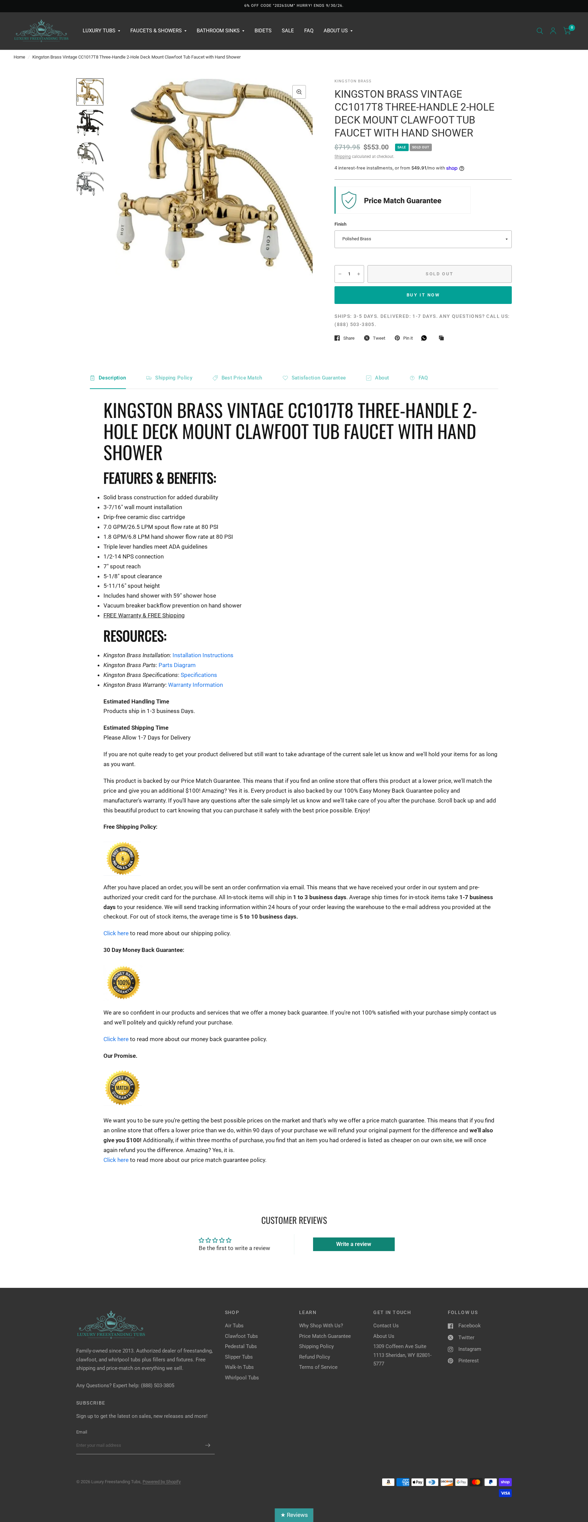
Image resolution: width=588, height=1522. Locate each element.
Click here (116, 933)
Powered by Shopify (162, 1481)
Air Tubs (234, 1326)
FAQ (308, 31)
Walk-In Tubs (239, 1367)
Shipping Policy (173, 378)
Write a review (353, 1244)
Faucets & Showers (156, 31)
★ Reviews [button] (294, 1514)
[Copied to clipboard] (443, 338)
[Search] (539, 31)
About (382, 378)
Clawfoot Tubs (241, 1336)
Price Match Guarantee (325, 1336)
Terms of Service (318, 1367)
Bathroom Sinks (218, 31)
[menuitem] (101, 31)
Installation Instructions (203, 655)
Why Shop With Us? (321, 1326)
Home (19, 57)
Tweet (379, 338)
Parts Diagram (177, 665)
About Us (336, 31)
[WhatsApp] (425, 338)
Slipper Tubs (239, 1357)
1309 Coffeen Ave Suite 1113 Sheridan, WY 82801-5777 (402, 1355)
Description (112, 378)
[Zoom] (299, 92)
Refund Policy (314, 1357)
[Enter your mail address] (208, 1445)
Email (81, 1432)
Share (349, 338)
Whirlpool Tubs (242, 1378)
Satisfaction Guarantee (319, 378)
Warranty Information (195, 684)
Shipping (342, 156)
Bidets (263, 31)
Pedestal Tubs (241, 1346)
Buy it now (423, 294)
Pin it (408, 338)
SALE (288, 31)
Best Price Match (242, 378)
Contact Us (386, 1326)
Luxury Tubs (99, 31)
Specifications (199, 674)
